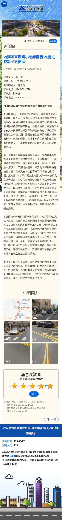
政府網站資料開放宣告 (16, 428)
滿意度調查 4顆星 (41, 386)
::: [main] (5, 39)
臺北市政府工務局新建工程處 (31, 8)
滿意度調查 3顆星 (32, 386)
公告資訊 (40, 41)
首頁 (30, 41)
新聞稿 (53, 41)
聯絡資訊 (31, 433)
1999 (12, 456)
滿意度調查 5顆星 (50, 386)
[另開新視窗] (31, 28)
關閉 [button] (4, 4)
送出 (26, 394)
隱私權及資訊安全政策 (45, 428)
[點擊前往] (17, 309)
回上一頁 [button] (51, 419)
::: (1, 425)
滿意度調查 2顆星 (23, 386)
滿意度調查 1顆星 (14, 386)
